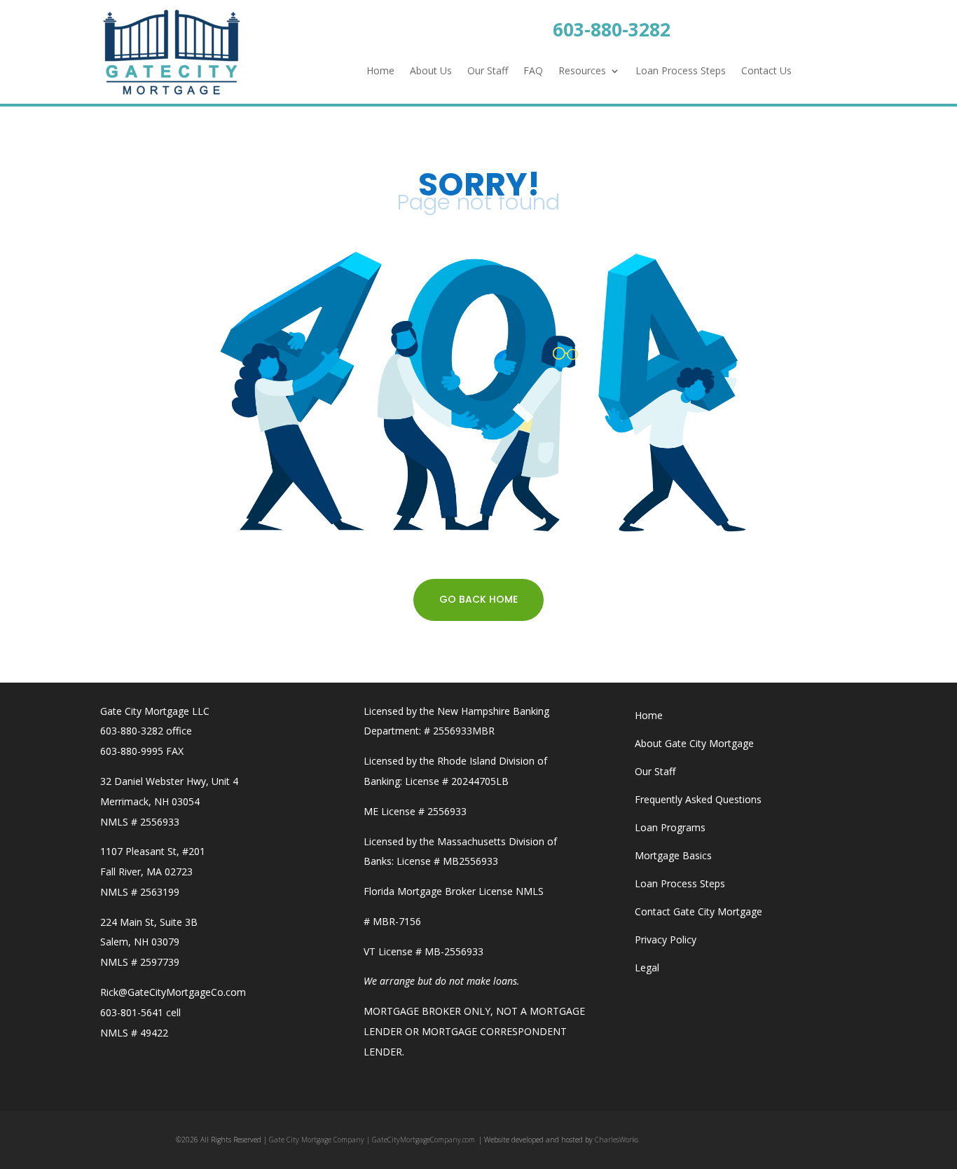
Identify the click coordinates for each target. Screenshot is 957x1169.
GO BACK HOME (478, 599)
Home (380, 71)
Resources (582, 71)
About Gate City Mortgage (694, 743)
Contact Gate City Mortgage (698, 911)
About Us (431, 71)
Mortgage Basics (673, 855)
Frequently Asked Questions (698, 799)
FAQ (533, 71)
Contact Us (766, 71)
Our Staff (487, 71)
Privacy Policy (665, 939)
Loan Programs (670, 827)
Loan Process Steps (680, 71)
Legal (647, 967)
